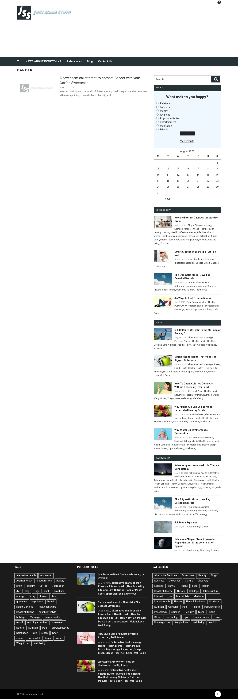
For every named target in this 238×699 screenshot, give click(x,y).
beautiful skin (172, 480)
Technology (173, 239)
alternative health (196, 337)
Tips (182, 239)
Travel (216, 617)
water (204, 371)
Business (159, 580)
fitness (187, 229)
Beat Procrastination (197, 302)
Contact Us (105, 61)
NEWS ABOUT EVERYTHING (43, 61)
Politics (196, 606)
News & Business (195, 601)
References (74, 61)
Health (203, 229)
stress (163, 239)
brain (190, 480)
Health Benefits (161, 483)
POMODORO (180, 305)
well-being (211, 344)
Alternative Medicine (165, 575)
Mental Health (160, 236)
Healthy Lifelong (162, 232)
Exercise (178, 229)
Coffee (43, 585)
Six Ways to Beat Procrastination (193, 298)
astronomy (191, 286)
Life (199, 232)
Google (199, 263)
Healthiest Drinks (47, 606)
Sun (213, 487)
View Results (187, 141)
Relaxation (205, 236)
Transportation (201, 617)
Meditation (166, 125)
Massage (35, 617)
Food (177, 368)
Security (189, 612)
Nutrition (172, 344)
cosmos (202, 286)
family (32, 596)
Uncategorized (162, 622)
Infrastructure (210, 591)
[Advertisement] (154, 30)
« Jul (167, 198)
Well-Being (165, 375)
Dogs (37, 591)
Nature (172, 289)
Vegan (48, 638)
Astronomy (179, 286)
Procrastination (195, 305)
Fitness (195, 229)
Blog (90, 61)
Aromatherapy (24, 580)
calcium (30, 585)
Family (171, 585)
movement (193, 236)
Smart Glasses (211, 263)
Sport (214, 236)
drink (46, 591)
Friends (164, 129)
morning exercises (177, 236)
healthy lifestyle (47, 612)
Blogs (191, 225)
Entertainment (168, 122)
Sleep (213, 444)
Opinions (180, 289)
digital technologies (184, 263)
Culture (189, 580)
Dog (27, 591)
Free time (165, 107)
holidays (20, 617)
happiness (37, 601)
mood (157, 444)
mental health (186, 395)
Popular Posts (184, 344)
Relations (165, 103)
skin (35, 633)
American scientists (199, 282)
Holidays (194, 591)
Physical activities (169, 118)
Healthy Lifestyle (179, 232)
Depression (58, 585)
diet (189, 391)
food (194, 391)
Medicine (199, 596)
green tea (21, 601)
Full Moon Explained (186, 522)
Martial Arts (208, 232)
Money (164, 110)
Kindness (165, 114)
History (157, 289)
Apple (197, 259)
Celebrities (175, 580)
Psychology (209, 305)
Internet (192, 232)
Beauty (202, 575)
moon (165, 289)
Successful (34, 638)
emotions (215, 414)
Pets (44, 627)
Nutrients (158, 421)
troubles (207, 309)
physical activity (60, 627)
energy (209, 225)
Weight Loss (192, 239)
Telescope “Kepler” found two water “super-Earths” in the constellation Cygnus (195, 542)
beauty (183, 480)
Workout (164, 243)
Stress (164, 448)
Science (190, 289)
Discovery (200, 225)
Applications (207, 259)
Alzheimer (46, 575)
